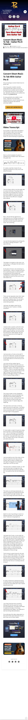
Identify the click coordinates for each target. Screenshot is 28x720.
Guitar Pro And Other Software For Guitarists (16, 47)
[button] (25, 11)
